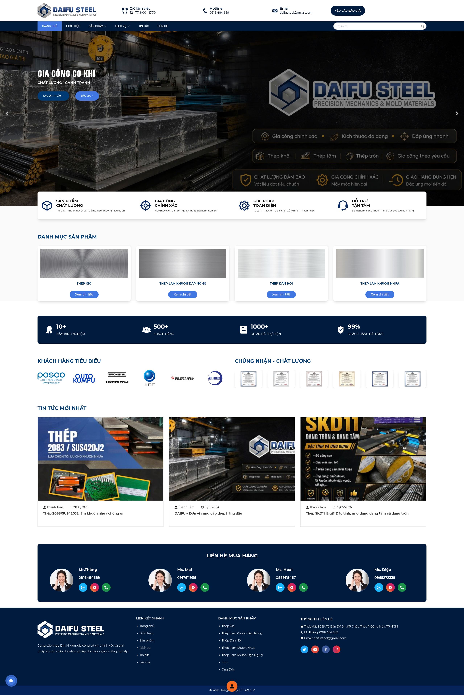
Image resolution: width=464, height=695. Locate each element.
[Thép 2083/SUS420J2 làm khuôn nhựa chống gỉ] (100, 459)
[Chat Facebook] (94, 587)
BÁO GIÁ (86, 95)
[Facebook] (326, 649)
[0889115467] (303, 587)
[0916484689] (106, 587)
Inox (225, 662)
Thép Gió (228, 626)
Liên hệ (163, 26)
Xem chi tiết (84, 294)
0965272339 (384, 577)
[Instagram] (336, 649)
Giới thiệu (73, 26)
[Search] (422, 26)
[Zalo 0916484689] (83, 587)
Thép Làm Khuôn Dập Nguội (242, 655)
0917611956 (186, 577)
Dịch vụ (121, 26)
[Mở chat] (232, 686)
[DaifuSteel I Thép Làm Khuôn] (68, 10)
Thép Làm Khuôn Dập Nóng (242, 633)
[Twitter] (304, 649)
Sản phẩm (96, 26)
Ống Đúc (228, 669)
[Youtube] (315, 649)
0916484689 (89, 577)
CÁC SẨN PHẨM (52, 95)
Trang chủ (49, 26)
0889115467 (286, 577)
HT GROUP (247, 690)
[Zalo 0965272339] (378, 587)
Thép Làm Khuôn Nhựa (238, 647)
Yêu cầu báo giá (348, 10)
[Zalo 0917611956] (181, 587)
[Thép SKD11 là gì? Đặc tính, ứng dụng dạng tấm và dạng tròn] (363, 459)
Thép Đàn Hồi (231, 640)
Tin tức (144, 26)
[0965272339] (402, 587)
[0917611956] (204, 587)
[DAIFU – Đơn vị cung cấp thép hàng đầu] (232, 459)
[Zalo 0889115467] (280, 587)
